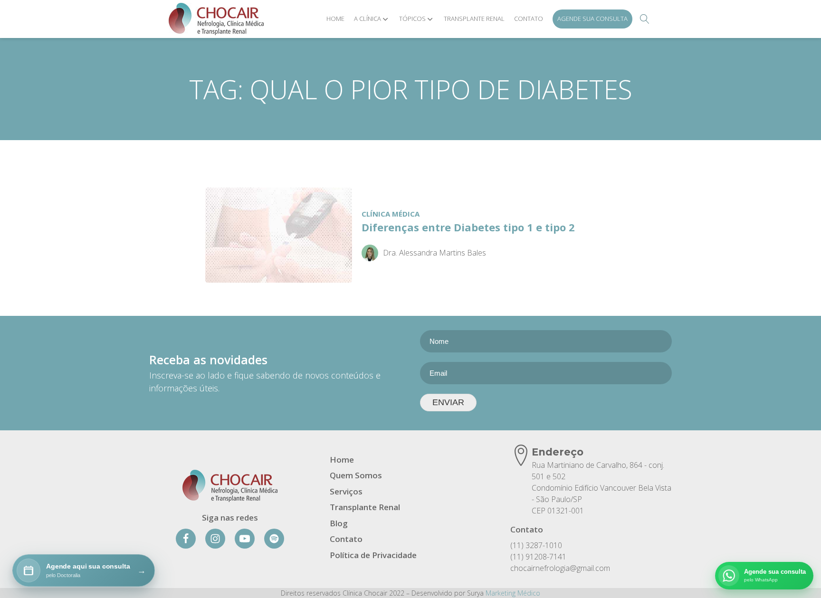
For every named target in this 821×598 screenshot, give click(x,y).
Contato (528, 18)
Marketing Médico (513, 593)
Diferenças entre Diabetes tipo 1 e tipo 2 (468, 227)
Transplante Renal (474, 18)
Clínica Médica (391, 213)
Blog (339, 523)
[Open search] (644, 19)
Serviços (346, 491)
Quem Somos (356, 475)
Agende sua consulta (592, 18)
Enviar (448, 402)
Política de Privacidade (373, 555)
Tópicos (412, 18)
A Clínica (367, 18)
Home (335, 18)
